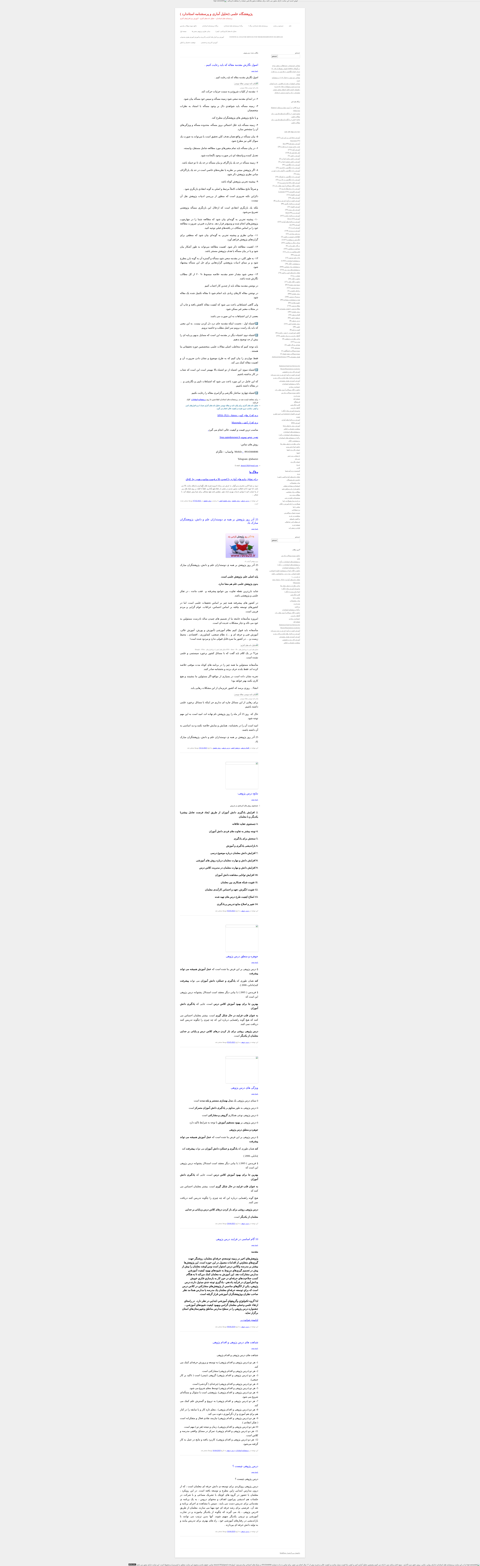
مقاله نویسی (295, 306)
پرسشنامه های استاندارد (291, 432)
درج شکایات (296, 510)
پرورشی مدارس (294, 234)
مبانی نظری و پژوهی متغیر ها (201, 31)
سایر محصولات (295, 483)
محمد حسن (296, 114)
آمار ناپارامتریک (295, 153)
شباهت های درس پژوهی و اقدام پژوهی (235, 1342)
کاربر (298, 468)
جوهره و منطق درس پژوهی (242, 956)
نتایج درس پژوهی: (248, 793)
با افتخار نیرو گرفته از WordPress (290, 1553)
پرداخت (297, 607)
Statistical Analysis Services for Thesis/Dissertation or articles (256, 37)
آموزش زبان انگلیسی (293, 165)
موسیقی (297, 348)
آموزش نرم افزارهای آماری (291, 222)
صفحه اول (183, 31)
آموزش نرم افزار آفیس (292, 204)
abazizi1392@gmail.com (249, 466)
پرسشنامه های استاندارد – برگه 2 (289, 565)
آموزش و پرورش (294, 231)
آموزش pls (295, 225)
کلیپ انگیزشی (295, 405)
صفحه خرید (296, 525)
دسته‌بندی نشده (294, 285)
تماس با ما (296, 507)
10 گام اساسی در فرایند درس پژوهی (237, 1239)
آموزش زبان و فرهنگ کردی (291, 189)
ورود (298, 474)
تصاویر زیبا (296, 276)
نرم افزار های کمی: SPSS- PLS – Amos (237, 415)
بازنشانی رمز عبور (294, 456)
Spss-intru (293, 141)
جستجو (297, 53)
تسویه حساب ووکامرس (292, 513)
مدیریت (297, 342)
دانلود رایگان (295, 279)
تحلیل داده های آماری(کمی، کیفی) (226, 31)
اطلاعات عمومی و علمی (291, 237)
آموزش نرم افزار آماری (292, 216)
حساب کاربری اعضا (293, 450)
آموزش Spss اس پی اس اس (290, 138)
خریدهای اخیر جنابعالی (292, 522)
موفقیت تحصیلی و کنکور (187, 42)
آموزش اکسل (295, 207)
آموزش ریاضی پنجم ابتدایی (291, 159)
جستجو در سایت (278, 26)
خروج (298, 465)
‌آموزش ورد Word (292, 213)
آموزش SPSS (295, 423)
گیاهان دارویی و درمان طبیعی (290, 336)
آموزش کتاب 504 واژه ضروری (290, 183)
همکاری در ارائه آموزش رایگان (289, 504)
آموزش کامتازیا (295, 195)
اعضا (298, 453)
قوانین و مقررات (294, 528)
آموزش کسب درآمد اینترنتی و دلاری (288, 201)
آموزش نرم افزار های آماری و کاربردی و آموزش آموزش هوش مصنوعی (202, 37)
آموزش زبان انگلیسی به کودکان (289, 177)
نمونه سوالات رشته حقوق (291, 354)
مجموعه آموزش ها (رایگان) (291, 411)
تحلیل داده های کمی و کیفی (291, 273)
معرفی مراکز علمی (293, 345)
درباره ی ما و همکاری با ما (291, 501)
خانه (290, 26)
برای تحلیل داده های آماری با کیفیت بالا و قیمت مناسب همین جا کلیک (222, 479)
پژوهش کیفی (235, 748)
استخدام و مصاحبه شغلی (291, 486)
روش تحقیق (236, 501)
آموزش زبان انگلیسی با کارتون (289, 168)
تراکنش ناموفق (295, 519)
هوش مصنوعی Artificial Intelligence (286, 357)
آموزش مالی (295, 198)
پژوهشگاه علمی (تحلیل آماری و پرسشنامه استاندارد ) (216, 14)
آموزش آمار (296, 150)
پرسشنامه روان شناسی (292, 267)
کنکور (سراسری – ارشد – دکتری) (289, 333)
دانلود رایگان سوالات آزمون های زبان (287, 186)
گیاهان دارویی (295, 408)
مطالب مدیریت (295, 495)
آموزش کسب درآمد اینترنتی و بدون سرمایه (285, 375)
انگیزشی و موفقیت (293, 240)
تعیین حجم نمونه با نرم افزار (290, 147)
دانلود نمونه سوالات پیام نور (188, 26)
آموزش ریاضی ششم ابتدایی (290, 162)
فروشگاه (297, 402)
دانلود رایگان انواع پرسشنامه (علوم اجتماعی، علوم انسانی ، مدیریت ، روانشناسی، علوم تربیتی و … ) (284, 574)
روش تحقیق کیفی (225, 501)
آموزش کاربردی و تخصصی (209, 42)
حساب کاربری (295, 462)
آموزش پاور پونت (294, 210)
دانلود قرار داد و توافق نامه (291, 489)
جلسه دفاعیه (295, 303)
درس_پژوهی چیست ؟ (245, 1466)
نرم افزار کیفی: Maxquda (245, 422)
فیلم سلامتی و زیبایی (293, 252)
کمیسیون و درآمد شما (292, 471)
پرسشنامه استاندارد (242, 1450)
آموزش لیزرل (295, 228)
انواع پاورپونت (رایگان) (292, 592)
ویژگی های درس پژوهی (244, 1087)
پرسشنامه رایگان (294, 264)
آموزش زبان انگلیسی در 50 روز (289, 180)
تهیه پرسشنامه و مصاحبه (291, 300)
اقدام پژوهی (245, 748)
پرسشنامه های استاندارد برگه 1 (258, 26)
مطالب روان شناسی (293, 492)
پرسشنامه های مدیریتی (292, 270)
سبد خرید (297, 396)
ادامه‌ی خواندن (249, 1320)
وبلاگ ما (253, 472)
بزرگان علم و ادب (294, 246)
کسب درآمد (296, 330)
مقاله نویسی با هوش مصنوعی (289, 309)
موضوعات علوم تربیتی (292, 498)
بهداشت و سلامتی (294, 249)
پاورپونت (297, 255)
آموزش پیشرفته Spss (291, 144)
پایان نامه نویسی (294, 258)
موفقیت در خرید (294, 516)
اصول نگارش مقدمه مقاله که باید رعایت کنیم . (231, 64)
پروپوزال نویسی (294, 297)
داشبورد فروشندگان (293, 480)
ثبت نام (297, 459)
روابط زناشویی (295, 291)
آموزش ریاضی (295, 156)
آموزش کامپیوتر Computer (289, 192)
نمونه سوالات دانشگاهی (292, 351)
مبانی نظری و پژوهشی (292, 339)
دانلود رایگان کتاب (294, 282)
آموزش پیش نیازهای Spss (291, 426)
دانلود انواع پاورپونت (293, 447)
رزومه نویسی (295, 288)
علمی (298, 327)
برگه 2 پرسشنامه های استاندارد (233, 26)
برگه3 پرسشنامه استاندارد (210, 26)
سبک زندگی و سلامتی (292, 243)
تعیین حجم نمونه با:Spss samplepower (239, 437)
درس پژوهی (245, 501)
